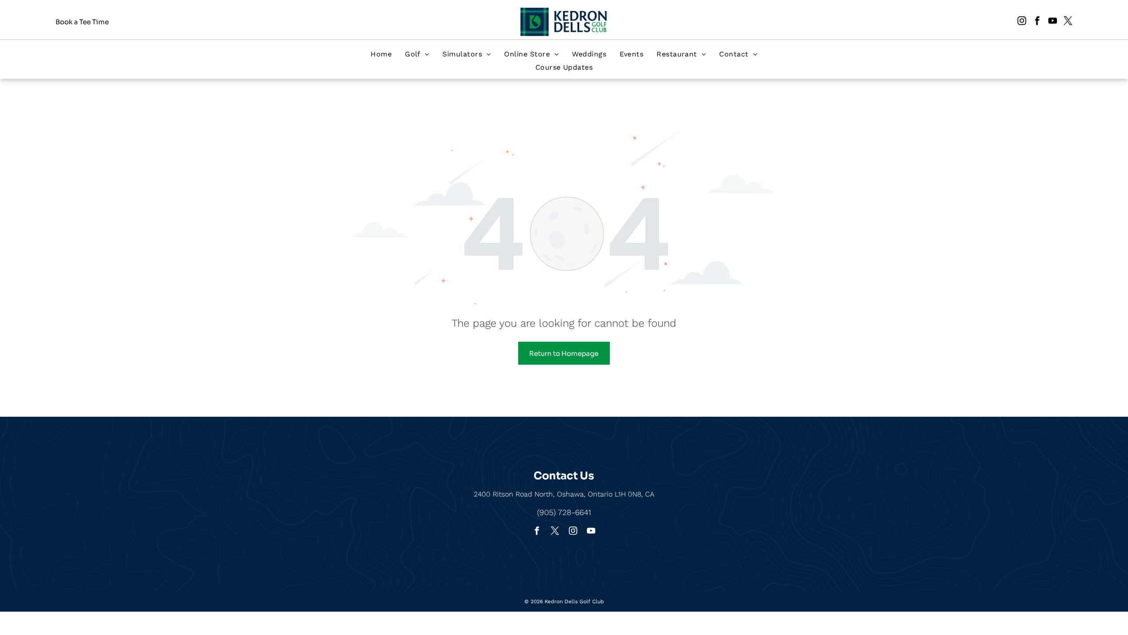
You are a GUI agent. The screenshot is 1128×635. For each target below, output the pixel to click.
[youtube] (1052, 22)
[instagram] (1021, 22)
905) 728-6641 (565, 512)
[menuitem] (381, 54)
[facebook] (1037, 22)
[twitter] (1068, 22)
